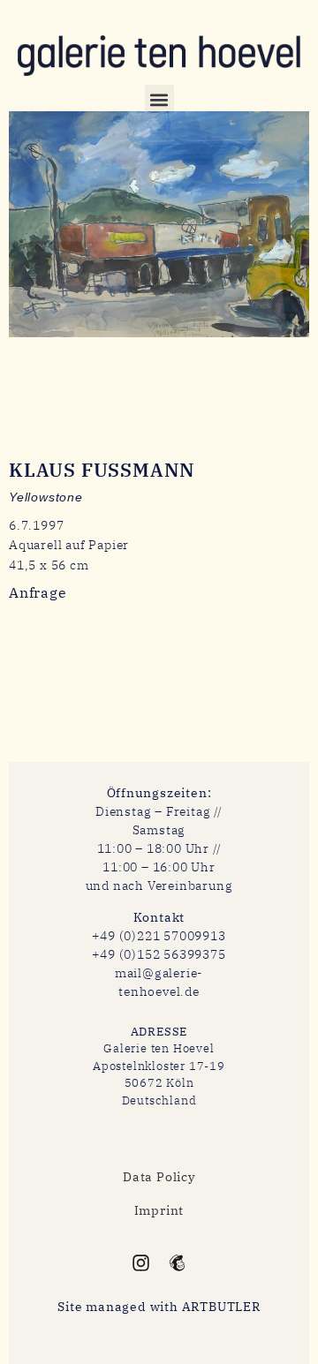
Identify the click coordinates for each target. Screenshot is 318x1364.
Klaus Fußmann (102, 469)
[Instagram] (141, 1262)
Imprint (159, 1210)
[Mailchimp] (176, 1262)
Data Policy (159, 1177)
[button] (159, 99)
